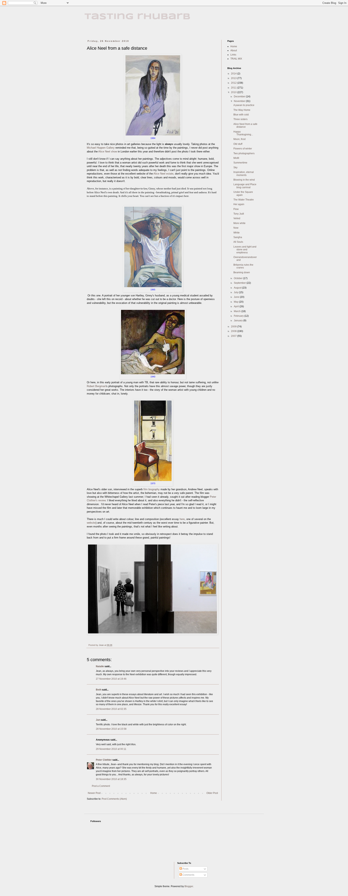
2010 (234, 92)
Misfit (236, 158)
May (236, 301)
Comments (188, 874)
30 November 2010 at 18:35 (111, 779)
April (236, 306)
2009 (234, 326)
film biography (151, 489)
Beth (98, 689)
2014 (234, 73)
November (240, 101)
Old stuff (237, 144)
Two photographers (244, 153)
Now (235, 227)
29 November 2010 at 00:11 (111, 749)
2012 (234, 82)
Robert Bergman (96, 386)
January (238, 320)
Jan (98, 719)
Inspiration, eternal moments (243, 173)
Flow (236, 209)
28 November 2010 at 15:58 (111, 728)
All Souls (238, 241)
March (237, 311)
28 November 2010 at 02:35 (111, 709)
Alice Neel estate (163, 173)
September (240, 283)
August (238, 287)
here (182, 519)
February (239, 315)
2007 (234, 336)
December (240, 96)
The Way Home (241, 110)
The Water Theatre (243, 199)
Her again (238, 204)
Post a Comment (101, 786)
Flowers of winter (242, 148)
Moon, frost (239, 139)
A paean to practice (243, 105)
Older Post (212, 793)
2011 (234, 87)
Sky (235, 167)
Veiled (236, 218)
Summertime (240, 162)
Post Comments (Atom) (114, 798)
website (91, 522)
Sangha (237, 237)
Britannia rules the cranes (243, 266)
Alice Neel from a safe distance (245, 125)
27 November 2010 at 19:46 (111, 678)
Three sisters (240, 119)
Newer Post (94, 793)
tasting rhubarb (137, 17)
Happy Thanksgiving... (243, 133)
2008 (234, 331)
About (233, 50)
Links (233, 54)
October (238, 278)
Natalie (100, 666)
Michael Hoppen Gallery (101, 147)
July (236, 292)
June (237, 297)
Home (153, 793)
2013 (234, 78)
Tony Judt (238, 213)
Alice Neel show (107, 151)
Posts (185, 868)
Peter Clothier (104, 759)
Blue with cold (241, 114)
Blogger (188, 886)
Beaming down (241, 272)
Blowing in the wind (244, 179)
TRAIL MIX (236, 58)
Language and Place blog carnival (244, 186)
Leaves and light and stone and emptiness (244, 249)
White (236, 232)
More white (239, 223)
